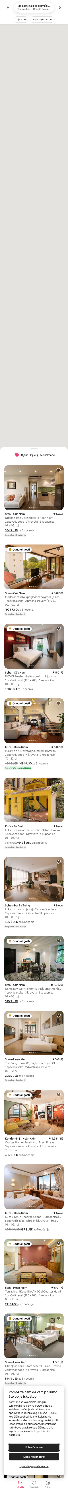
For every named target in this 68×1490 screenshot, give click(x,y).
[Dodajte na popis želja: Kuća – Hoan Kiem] (58, 703)
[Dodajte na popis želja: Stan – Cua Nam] (58, 941)
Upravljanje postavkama (34, 1466)
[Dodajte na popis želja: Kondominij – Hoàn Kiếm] (58, 1095)
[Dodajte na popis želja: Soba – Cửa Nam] (58, 628)
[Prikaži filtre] (60, 7)
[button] (11, 530)
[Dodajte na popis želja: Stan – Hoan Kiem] (58, 1015)
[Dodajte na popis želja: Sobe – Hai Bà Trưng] (58, 861)
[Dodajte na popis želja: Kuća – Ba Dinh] (58, 782)
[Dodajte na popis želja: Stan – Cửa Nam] (58, 470)
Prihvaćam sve (34, 1447)
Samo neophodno (34, 1456)
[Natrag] (8, 7)
